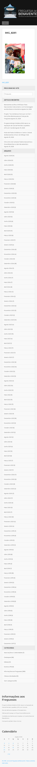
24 (4, 749)
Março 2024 (8, 291)
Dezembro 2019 (9, 531)
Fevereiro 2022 (9, 409)
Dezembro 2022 (9, 362)
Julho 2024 (7, 273)
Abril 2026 (7, 174)
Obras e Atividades (10, 676)
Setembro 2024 (9, 263)
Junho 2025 (7, 221)
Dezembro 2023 (9, 306)
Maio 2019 (7, 563)
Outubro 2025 (8, 202)
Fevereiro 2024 (9, 296)
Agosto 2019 (8, 549)
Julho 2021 (7, 442)
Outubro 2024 (8, 259)
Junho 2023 (7, 334)
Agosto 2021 (8, 437)
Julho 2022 (7, 385)
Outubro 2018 (8, 596)
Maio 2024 (7, 282)
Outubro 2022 (8, 371)
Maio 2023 (7, 338)
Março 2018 (7, 629)
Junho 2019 (7, 559)
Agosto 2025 (8, 212)
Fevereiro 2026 (9, 184)
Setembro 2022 (9, 376)
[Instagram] (30, 22)
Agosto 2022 (8, 381)
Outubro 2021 (8, 427)
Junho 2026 (7, 165)
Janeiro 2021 (8, 470)
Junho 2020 (7, 503)
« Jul (8, 754)
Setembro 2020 (9, 488)
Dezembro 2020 (9, 474)
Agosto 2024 (8, 268)
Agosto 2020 (8, 493)
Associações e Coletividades (13, 652)
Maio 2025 (7, 226)
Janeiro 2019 (8, 582)
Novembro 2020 (9, 479)
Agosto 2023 (8, 324)
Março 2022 (7, 404)
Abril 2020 (7, 512)
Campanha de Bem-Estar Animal (11, 721)
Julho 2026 (7, 160)
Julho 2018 (7, 610)
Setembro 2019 (9, 545)
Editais (6, 662)
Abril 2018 (7, 625)
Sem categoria (9, 681)
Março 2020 (8, 517)
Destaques (7, 657)
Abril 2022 (7, 399)
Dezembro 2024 (9, 249)
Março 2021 (7, 460)
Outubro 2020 (8, 484)
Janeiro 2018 (8, 639)
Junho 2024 (7, 277)
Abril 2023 (7, 343)
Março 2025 (7, 235)
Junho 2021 (7, 446)
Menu (5, 23)
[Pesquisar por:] (18, 94)
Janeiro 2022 (8, 413)
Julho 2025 (7, 216)
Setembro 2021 (9, 432)
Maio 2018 (7, 620)
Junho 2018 (7, 615)
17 (4, 747)
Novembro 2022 (9, 367)
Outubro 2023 (8, 315)
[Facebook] (28, 22)
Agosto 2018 (8, 606)
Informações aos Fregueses (13, 671)
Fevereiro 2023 (9, 352)
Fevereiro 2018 (9, 634)
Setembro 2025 (9, 207)
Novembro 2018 (9, 592)
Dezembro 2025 (9, 193)
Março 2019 (7, 573)
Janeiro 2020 (8, 526)
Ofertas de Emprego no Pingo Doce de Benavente (16, 713)
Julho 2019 (7, 554)
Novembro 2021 (9, 423)
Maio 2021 (7, 451)
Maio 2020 (7, 507)
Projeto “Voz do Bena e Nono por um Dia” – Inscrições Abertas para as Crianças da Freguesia (18, 116)
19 (13, 747)
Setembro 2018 (9, 601)
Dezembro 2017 (9, 643)
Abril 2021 (7, 456)
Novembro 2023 (9, 310)
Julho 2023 (7, 329)
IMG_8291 (5, 82)
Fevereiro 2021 (8, 465)
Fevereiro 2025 (9, 240)
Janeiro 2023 (8, 357)
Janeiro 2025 (8, 245)
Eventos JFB (8, 667)
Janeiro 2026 (8, 188)
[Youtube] (33, 22)
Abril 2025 (7, 231)
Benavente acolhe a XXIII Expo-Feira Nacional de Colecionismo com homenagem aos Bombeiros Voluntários (18, 107)
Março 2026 (8, 179)
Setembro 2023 (9, 320)
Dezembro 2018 (9, 587)
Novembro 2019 (9, 535)
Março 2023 (8, 348)
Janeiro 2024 (8, 301)
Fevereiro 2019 (8, 578)
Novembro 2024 (9, 254)
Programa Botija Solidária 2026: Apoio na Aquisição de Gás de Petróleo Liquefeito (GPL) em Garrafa (17, 125)
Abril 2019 (7, 568)
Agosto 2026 (8, 155)
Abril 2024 (7, 287)
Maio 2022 (7, 395)
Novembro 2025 (9, 198)
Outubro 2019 (8, 540)
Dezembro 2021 (9, 418)
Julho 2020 (7, 498)
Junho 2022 (7, 390)
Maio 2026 (7, 170)
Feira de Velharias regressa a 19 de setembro (14, 710)
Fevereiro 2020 (9, 521)
